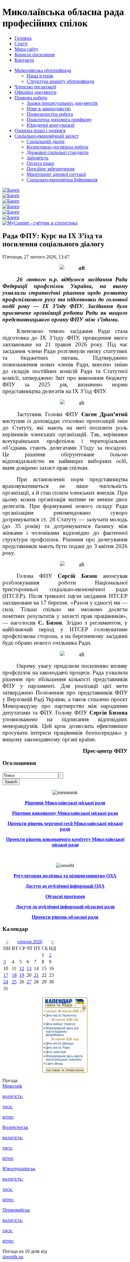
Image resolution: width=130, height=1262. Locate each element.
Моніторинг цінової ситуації (56, 174)
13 (29, 968)
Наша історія (40, 75)
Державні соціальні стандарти (58, 152)
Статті (21, 43)
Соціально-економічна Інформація (62, 179)
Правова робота (31, 97)
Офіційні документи (36, 92)
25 (14, 981)
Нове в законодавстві (48, 108)
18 (14, 975)
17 (5, 975)
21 (36, 975)
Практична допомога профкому (59, 119)
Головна (23, 38)
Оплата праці (40, 163)
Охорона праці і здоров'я (40, 130)
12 (21, 968)
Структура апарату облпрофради (60, 81)
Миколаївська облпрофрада (43, 70)
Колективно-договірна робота (57, 146)
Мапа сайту (26, 49)
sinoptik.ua (12, 1256)
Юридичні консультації (50, 125)
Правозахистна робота (50, 114)
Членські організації (35, 86)
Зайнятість (37, 157)
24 (5, 981)
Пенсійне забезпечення (50, 168)
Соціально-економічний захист (47, 136)
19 (21, 975)
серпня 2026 (29, 941)
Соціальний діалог (46, 141)
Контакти (24, 60)
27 (29, 981)
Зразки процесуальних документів (62, 103)
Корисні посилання (34, 54)
